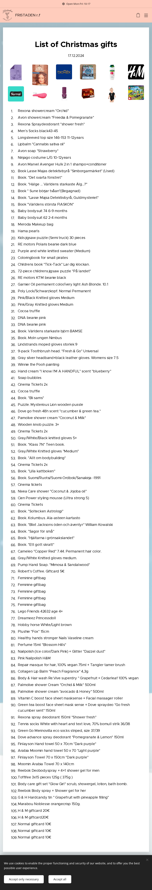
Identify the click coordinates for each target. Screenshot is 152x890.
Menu (146, 15)
